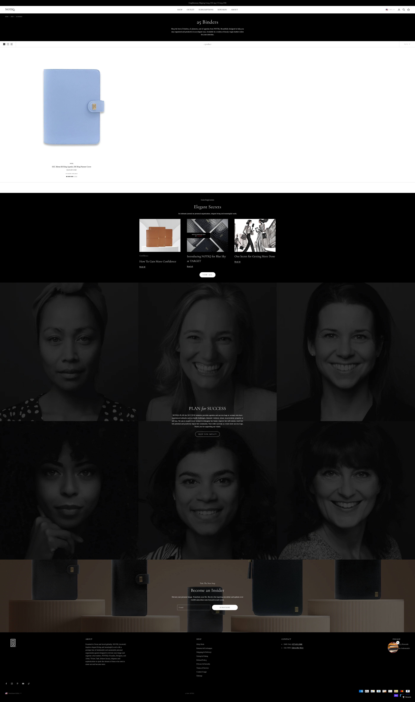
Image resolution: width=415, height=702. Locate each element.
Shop (12, 16)
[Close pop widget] (397, 642)
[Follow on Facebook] (6, 684)
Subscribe (225, 607)
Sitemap (199, 676)
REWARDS (222, 9)
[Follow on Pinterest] (17, 684)
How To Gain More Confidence (157, 261)
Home (6, 16)
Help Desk (200, 644)
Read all (142, 267)
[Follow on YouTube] (23, 684)
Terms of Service (202, 668)
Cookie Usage (201, 672)
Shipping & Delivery (203, 652)
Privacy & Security (203, 664)
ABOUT (234, 9)
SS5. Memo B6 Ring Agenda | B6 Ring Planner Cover (71, 167)
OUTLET (190, 9)
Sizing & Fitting (202, 656)
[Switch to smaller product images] (8, 44)
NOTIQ (71, 163)
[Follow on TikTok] (29, 684)
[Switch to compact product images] (12, 44)
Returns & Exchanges (204, 648)
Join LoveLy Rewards (400, 644)
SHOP (179, 9)
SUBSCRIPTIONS (206, 9)
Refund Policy (201, 660)
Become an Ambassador (401, 648)
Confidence (143, 255)
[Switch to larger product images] (4, 44)
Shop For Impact (207, 434)
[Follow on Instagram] (12, 684)
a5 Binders (19, 16)
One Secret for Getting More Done (255, 256)
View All (207, 275)
